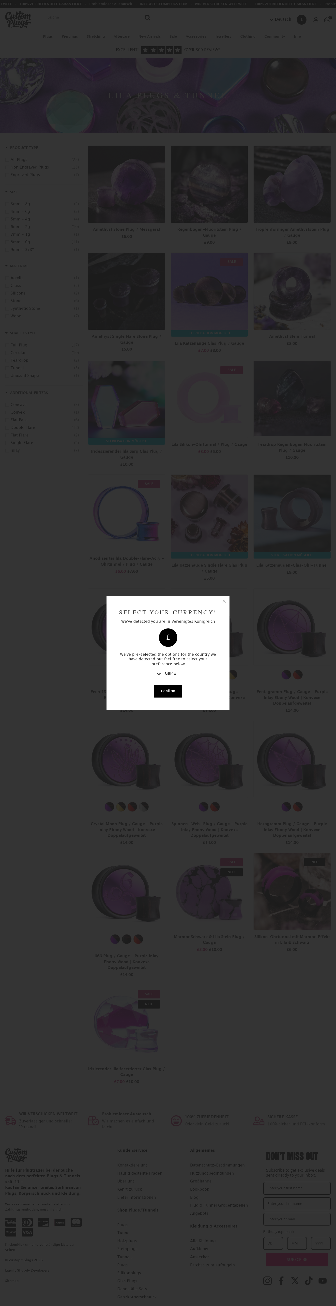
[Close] (224, 601)
